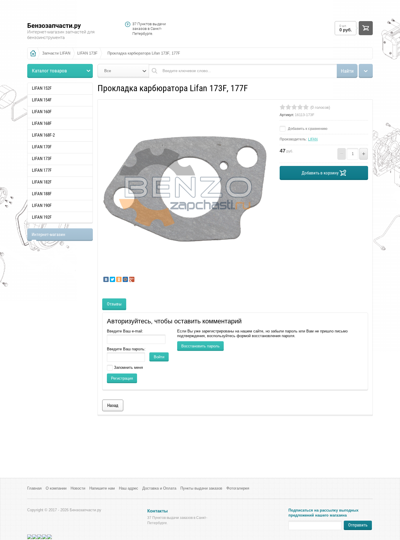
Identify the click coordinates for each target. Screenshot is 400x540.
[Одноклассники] (119, 279)
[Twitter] (112, 279)
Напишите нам (102, 488)
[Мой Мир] (125, 279)
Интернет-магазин (48, 234)
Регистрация (122, 378)
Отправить (357, 525)
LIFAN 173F (42, 158)
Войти (159, 357)
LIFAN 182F (42, 182)
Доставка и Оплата (159, 488)
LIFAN (313, 139)
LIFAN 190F (42, 205)
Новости (78, 488)
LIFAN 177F (42, 170)
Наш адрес (128, 488)
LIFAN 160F (42, 111)
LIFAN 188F (42, 193)
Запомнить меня (128, 367)
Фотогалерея (237, 488)
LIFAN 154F (42, 100)
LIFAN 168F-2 (43, 135)
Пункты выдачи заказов (201, 488)
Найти (347, 71)
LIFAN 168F (42, 123)
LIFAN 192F (42, 217)
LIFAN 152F (42, 88)
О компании (56, 488)
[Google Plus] (131, 279)
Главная (34, 488)
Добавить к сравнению (307, 129)
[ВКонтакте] (106, 279)
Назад (112, 405)
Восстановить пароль (200, 346)
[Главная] (33, 53)
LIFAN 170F (42, 147)
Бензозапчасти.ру (54, 25)
